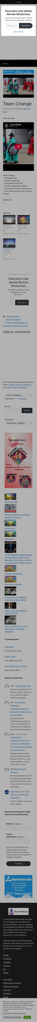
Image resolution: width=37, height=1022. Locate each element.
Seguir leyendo (18, 31)
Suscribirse (25, 26)
